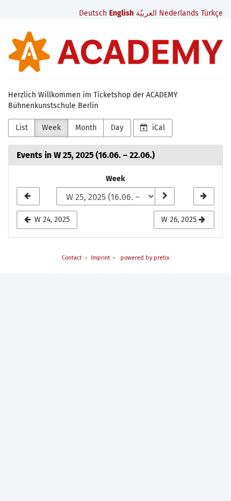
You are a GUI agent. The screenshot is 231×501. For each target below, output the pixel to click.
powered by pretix (144, 257)
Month (86, 127)
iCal (157, 127)
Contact (72, 257)
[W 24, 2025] (28, 196)
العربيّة (146, 13)
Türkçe (212, 13)
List (22, 127)
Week (51, 127)
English (121, 13)
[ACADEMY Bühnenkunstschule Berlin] (115, 52)
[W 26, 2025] (203, 196)
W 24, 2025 (51, 219)
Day (117, 127)
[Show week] (164, 196)
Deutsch (93, 13)
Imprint (100, 257)
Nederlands (179, 13)
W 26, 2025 (180, 219)
